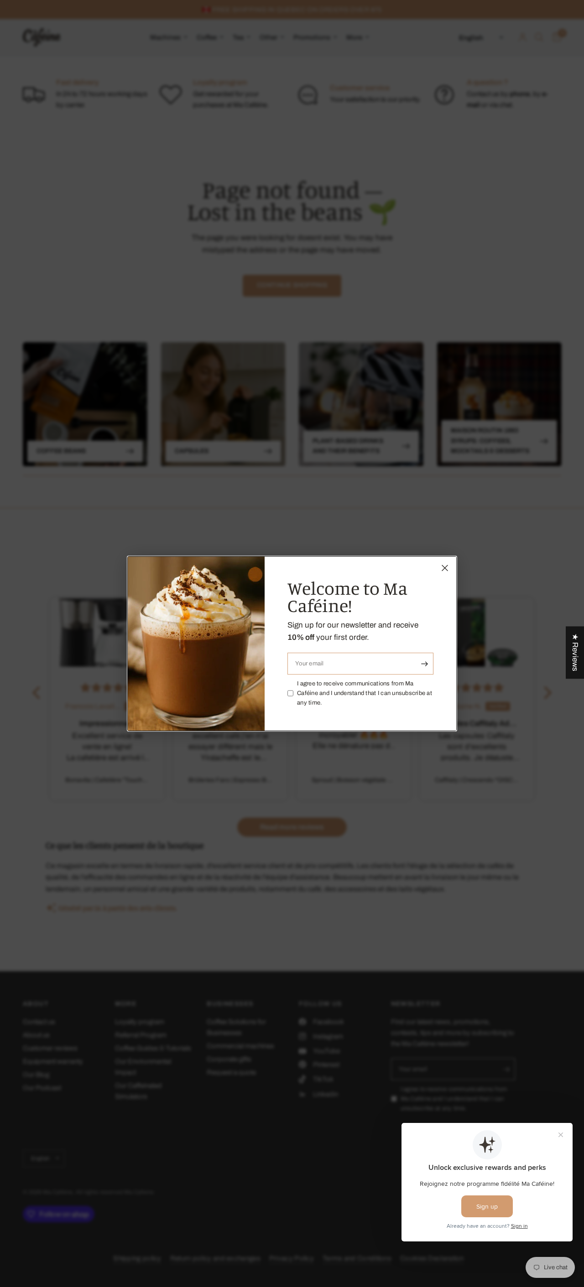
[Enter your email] (424, 663)
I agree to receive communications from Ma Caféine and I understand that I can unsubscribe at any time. (364, 693)
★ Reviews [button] (575, 652)
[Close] (445, 568)
